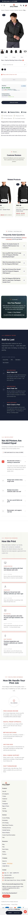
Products (7, 10)
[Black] (2, 69)
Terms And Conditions (5, 904)
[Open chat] (25, 911)
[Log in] (23, 5)
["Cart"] (26, 5)
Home (2, 10)
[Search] (4, 5)
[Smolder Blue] (5, 69)
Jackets (12, 10)
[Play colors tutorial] (23, 60)
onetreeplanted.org (19, 315)
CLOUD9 (15, 1)
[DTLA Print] (14, 5)
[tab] (3, 112)
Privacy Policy (14, 904)
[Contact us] (21, 5)
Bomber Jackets (18, 10)
